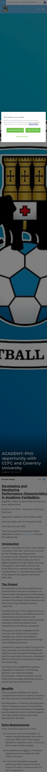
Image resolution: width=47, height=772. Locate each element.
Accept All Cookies (33, 130)
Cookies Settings (22, 136)
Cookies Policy (33, 124)
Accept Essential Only (15, 130)
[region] (23, 127)
